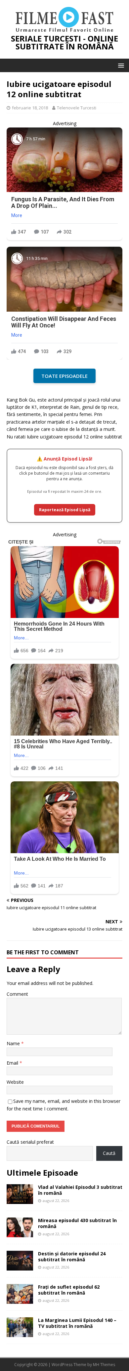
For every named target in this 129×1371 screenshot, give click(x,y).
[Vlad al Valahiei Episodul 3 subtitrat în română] (20, 1200)
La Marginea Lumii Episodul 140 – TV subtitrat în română (77, 1323)
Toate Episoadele (64, 376)
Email (13, 1063)
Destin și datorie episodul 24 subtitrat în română (72, 1256)
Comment (17, 994)
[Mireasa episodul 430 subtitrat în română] (20, 1233)
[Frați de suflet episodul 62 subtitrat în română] (20, 1300)
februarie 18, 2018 (30, 108)
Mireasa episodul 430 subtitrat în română (77, 1223)
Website (15, 1082)
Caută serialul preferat (30, 1142)
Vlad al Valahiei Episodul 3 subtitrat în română (80, 1190)
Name (14, 1043)
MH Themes (104, 1364)
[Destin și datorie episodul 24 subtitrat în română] (20, 1266)
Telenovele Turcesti (76, 108)
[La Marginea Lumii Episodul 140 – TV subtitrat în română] (20, 1333)
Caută (109, 1153)
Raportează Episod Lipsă (64, 510)
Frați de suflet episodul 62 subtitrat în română (69, 1290)
